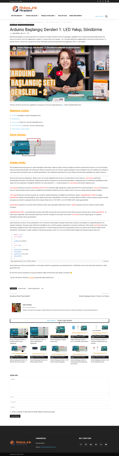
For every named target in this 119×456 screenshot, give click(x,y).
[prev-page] (11, 367)
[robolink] (25, 9)
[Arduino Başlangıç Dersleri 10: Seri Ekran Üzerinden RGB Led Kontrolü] (100, 331)
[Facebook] (98, 1)
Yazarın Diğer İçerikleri (65, 320)
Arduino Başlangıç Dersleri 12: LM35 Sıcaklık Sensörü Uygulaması (38, 341)
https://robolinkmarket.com (29, 307)
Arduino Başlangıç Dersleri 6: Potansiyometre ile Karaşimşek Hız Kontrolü (79, 361)
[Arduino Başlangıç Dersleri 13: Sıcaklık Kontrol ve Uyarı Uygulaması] (19, 331)
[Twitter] (103, 1)
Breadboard (16, 119)
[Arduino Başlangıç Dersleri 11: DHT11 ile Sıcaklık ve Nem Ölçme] (80, 331)
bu (63, 105)
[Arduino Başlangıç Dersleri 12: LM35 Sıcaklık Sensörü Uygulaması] (39, 331)
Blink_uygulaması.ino (16, 261)
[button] (102, 16)
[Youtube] (108, 1)
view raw (105, 261)
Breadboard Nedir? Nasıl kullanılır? (20, 296)
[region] (59, 246)
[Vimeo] (105, 1)
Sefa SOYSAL (16, 33)
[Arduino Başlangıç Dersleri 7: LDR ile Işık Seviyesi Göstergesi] (59, 352)
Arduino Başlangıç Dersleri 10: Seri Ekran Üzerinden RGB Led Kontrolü (99, 341)
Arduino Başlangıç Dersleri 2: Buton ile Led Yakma (94, 296)
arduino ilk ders (22, 288)
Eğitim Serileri (20, 22)
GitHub (33, 261)
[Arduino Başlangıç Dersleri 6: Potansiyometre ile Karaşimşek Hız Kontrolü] (80, 352)
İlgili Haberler (51, 320)
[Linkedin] (91, 444)
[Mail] (96, 444)
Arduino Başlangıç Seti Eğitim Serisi (35, 22)
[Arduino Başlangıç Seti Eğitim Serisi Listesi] (59, 331)
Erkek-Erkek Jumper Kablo (20, 129)
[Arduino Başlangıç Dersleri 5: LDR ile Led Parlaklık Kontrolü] (100, 352)
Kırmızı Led (15, 122)
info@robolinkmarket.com (48, 447)
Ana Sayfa (12, 22)
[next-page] (14, 367)
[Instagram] (100, 1)
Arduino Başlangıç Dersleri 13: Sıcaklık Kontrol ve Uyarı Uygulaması (18, 341)
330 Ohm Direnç (17, 125)
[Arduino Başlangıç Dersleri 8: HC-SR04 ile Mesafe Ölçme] (39, 352)
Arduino (14, 115)
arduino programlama (34, 288)
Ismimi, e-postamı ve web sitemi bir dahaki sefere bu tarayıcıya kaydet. (33, 412)
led (42, 288)
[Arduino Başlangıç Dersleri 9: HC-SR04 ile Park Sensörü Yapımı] (19, 352)
